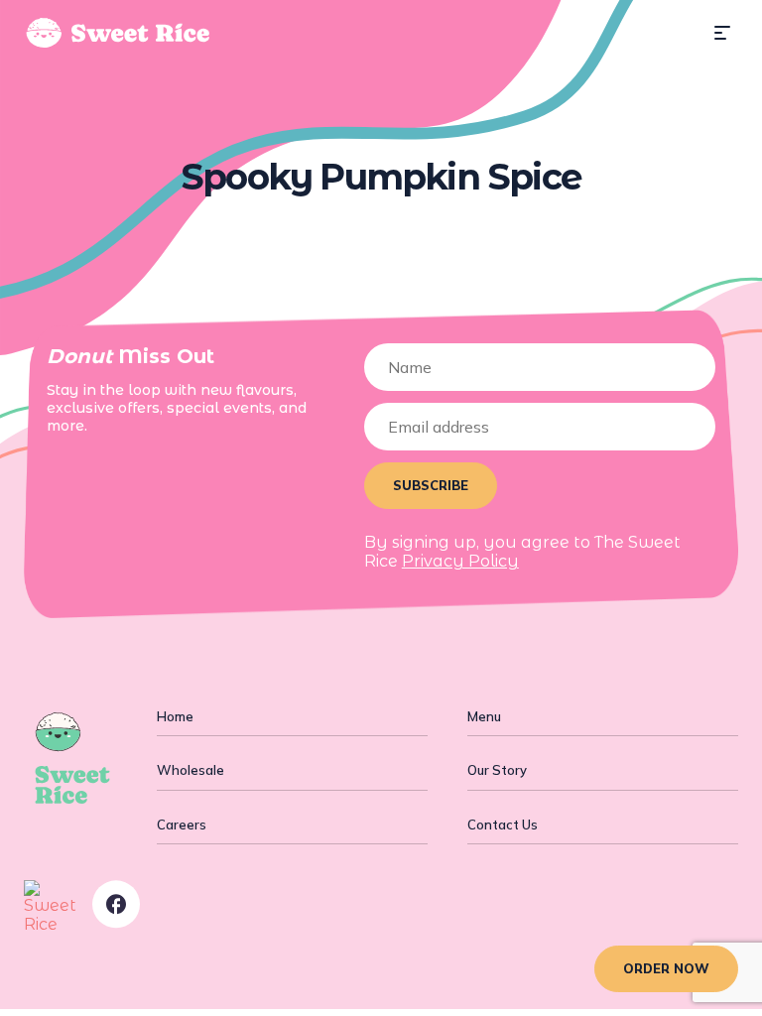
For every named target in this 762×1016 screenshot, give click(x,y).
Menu (484, 716)
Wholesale (190, 770)
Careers (181, 824)
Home (175, 716)
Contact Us (502, 824)
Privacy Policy (460, 561)
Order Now (666, 968)
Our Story (497, 770)
